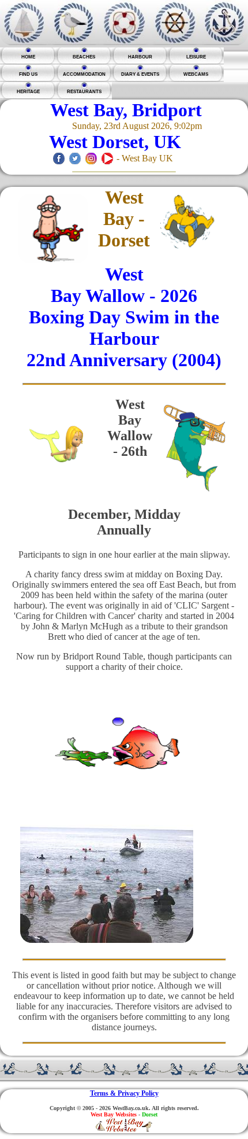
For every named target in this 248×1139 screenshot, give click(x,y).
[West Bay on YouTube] (107, 158)
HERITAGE (28, 91)
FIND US (28, 74)
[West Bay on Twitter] (75, 158)
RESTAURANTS (84, 91)
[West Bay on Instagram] (91, 158)
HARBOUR (140, 57)
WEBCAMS (195, 74)
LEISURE (196, 57)
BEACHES (84, 57)
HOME (28, 57)
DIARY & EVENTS (140, 74)
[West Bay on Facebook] (59, 158)
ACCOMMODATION (84, 74)
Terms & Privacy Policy (124, 1093)
